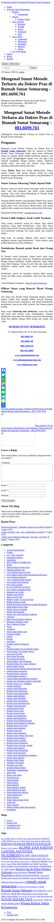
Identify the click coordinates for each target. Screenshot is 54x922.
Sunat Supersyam (14, 795)
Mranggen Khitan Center (18, 622)
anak (8, 838)
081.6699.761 (27, 127)
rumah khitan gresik (15, 666)
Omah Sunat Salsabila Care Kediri (25, 864)
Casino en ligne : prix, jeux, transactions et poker (22, 532)
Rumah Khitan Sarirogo (17, 674)
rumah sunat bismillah (16, 698)
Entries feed (12, 823)
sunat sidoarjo (38, 900)
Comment (5, 462)
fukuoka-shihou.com (16, 570)
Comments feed (13, 825)
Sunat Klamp (12, 782)
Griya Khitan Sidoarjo (16, 577)
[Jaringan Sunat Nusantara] (13, 2)
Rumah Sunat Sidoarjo (17, 890)
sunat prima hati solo (44, 896)
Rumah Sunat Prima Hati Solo (20, 735)
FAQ (9, 912)
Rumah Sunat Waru (15, 760)
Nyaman (8, 864)
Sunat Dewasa (13, 777)
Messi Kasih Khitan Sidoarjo (19, 619)
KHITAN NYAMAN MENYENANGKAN (26, 843)
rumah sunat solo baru (16, 753)
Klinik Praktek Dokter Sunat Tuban (32, 859)
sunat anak (11, 772)
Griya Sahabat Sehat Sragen (19, 580)
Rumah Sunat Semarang (13, 151)
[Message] (27, 401)
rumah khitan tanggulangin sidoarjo (22, 678)
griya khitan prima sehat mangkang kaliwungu (27, 575)
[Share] (27, 405)
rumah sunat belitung (16, 696)
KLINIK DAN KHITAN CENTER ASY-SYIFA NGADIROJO (27, 851)
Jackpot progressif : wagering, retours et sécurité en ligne (26, 527)
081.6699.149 (27, 341)
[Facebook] (27, 370)
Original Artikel (13, 634)
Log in (9, 820)
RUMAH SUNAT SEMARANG (27, 326)
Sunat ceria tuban (14, 775)
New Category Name (16, 624)
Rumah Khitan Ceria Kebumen (28, 866)
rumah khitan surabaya (16, 676)
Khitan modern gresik (16, 602)
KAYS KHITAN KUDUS (18, 587)
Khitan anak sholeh (15, 594)
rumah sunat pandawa (16, 728)
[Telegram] (27, 396)
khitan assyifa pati (14, 597)
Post (8, 646)
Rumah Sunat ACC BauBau (19, 683)
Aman (3, 838)
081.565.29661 (27, 350)
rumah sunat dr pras (15, 708)
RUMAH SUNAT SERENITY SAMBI (30, 887)
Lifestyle (10, 617)
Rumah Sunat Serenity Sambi (19, 745)
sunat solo (48, 900)
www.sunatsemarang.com (27, 355)
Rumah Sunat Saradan (16, 740)
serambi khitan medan (16, 767)
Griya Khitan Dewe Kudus (18, 572)
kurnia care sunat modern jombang (22, 614)
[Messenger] (27, 388)
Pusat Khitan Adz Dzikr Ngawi (20, 651)
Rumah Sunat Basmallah (17, 693)
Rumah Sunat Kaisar (16, 713)
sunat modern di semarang (27, 896)
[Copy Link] (27, 383)
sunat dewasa (27, 894)
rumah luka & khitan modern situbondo (24, 681)
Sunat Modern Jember (16, 787)
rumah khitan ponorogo (17, 671)
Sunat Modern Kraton (16, 790)
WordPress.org (13, 828)
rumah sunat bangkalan (17, 688)
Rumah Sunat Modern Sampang (21, 723)
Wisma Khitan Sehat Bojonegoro (21, 807)
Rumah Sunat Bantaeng (17, 691)
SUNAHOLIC (40, 890)
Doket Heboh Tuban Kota (18, 567)
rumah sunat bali (14, 686)
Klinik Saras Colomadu (17, 609)
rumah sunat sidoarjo (16, 748)
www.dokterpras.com (27, 364)
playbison (11, 641)
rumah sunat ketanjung (16, 716)
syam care (11, 802)
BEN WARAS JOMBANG (19, 562)
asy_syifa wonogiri (15, 555)
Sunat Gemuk (13, 780)
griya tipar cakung (14, 584)
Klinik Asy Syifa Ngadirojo (10, 848)
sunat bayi (16, 893)
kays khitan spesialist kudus (19, 589)
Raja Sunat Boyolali (15, 656)
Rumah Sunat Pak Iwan (17, 725)
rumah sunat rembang (16, 738)
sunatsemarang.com (33, 213)
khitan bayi (16, 841)
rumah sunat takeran (15, 758)
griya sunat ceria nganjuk (18, 582)
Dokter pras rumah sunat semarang (29, 839)
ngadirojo (11, 629)
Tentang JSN (12, 915)
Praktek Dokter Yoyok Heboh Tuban (23, 649)
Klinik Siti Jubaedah (15, 612)
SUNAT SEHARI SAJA (17, 899)
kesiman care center (15, 592)
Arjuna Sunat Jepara (15, 550)
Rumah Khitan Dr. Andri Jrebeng (21, 664)
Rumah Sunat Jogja (15, 711)
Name (4, 485)
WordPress (11, 810)
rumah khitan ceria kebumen (19, 661)
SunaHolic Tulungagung (17, 770)
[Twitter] (27, 374)
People (10, 639)
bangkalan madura (15, 557)
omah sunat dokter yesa (17, 631)
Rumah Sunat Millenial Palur (19, 720)
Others (9, 636)
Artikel (10, 552)
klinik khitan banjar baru (17, 607)
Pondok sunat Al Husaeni (18, 644)
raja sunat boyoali (14, 654)
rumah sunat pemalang (16, 733)
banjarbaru (11, 560)
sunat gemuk (37, 894)
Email (4, 490)
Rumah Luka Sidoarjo (20, 873)
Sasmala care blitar (15, 765)
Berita (9, 565)
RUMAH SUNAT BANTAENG (26, 875)
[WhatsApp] (27, 379)
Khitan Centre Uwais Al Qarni (20, 599)
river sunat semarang (16, 659)
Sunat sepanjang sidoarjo (17, 792)
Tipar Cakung (13, 805)
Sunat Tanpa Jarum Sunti (18, 800)
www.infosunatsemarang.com (27, 360)
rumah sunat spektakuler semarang (22, 755)
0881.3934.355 (27, 346)
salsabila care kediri (15, 763)
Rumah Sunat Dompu (16, 706)
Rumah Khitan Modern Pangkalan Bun (24, 669)
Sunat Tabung (13, 797)
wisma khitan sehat (10, 903)
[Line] (27, 392)
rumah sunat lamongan (16, 718)
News (9, 627)
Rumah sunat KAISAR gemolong (24, 878)
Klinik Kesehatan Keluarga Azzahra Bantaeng (27, 604)
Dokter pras (14, 838)
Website (4, 495)
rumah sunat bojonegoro (17, 701)
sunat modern (12, 896)
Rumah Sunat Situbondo (17, 750)
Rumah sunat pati (14, 730)
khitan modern (46, 841)
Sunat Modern (13, 785)
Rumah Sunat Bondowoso (18, 703)
